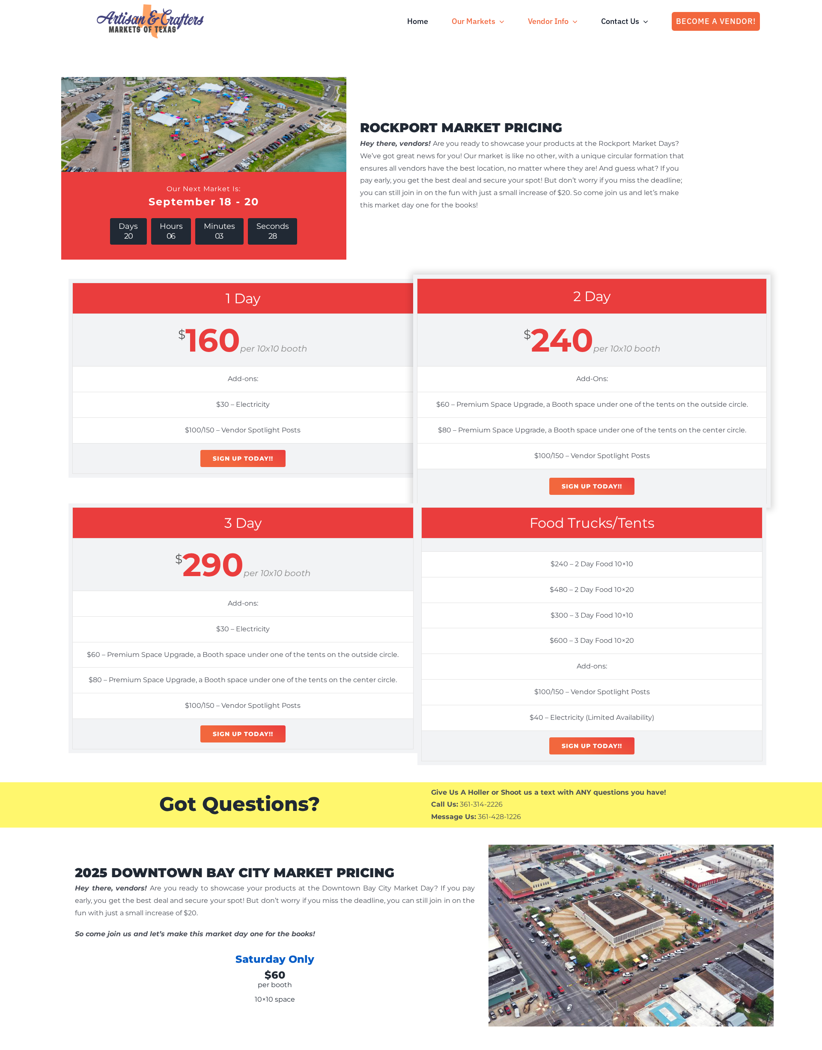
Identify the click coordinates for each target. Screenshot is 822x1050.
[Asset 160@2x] (150, 7)
